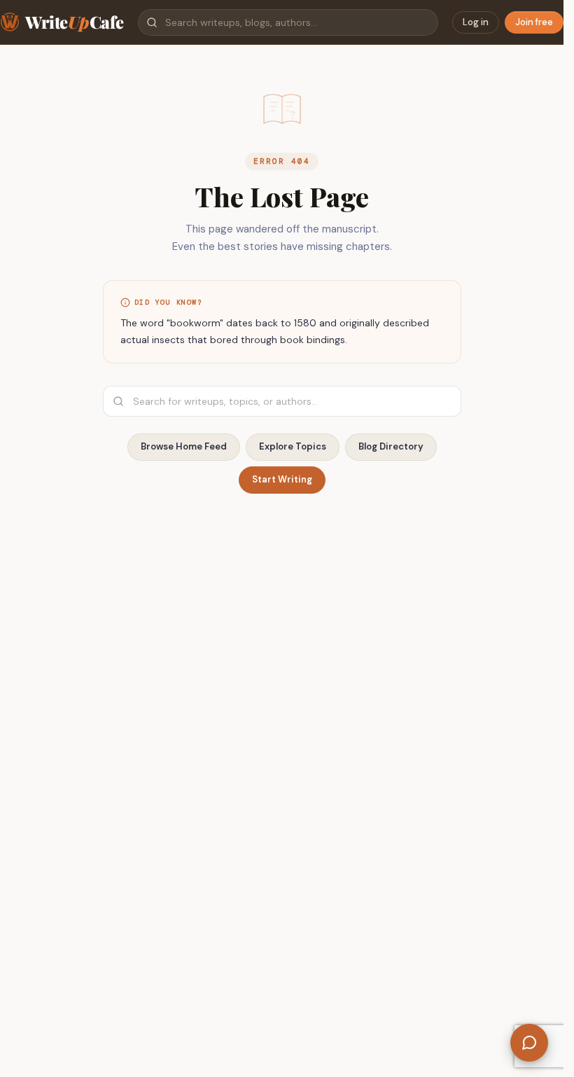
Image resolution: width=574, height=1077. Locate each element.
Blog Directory (391, 446)
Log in (476, 22)
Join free (534, 22)
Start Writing (282, 479)
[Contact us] (529, 1043)
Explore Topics (292, 446)
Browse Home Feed (184, 446)
